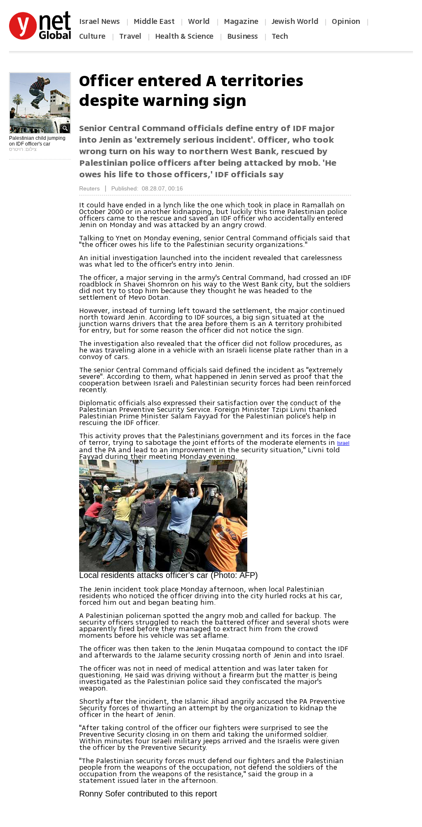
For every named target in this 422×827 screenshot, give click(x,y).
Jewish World (295, 21)
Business (242, 36)
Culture (92, 36)
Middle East (154, 21)
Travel (130, 36)
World (199, 21)
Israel (343, 443)
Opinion (346, 21)
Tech (280, 36)
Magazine (241, 21)
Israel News (99, 21)
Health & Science (184, 36)
